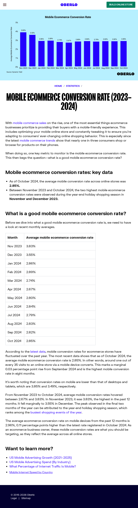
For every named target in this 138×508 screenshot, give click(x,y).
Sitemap (26, 498)
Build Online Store (121, 4)
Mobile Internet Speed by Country (31, 472)
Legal (14, 498)
